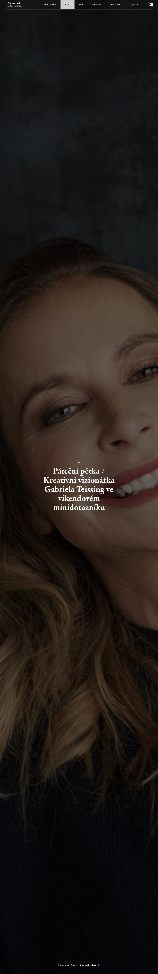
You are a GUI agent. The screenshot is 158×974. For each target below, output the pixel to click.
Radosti (96, 5)
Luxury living (49, 5)
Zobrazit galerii (88, 965)
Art (81, 5)
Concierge (115, 5)
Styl (67, 5)
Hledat (135, 5)
